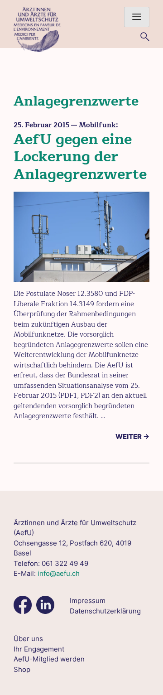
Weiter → (132, 436)
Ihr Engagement (39, 649)
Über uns (28, 638)
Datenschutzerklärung (105, 611)
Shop (22, 669)
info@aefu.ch (59, 573)
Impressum (87, 600)
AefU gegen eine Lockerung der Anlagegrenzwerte (80, 156)
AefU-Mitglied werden (49, 659)
